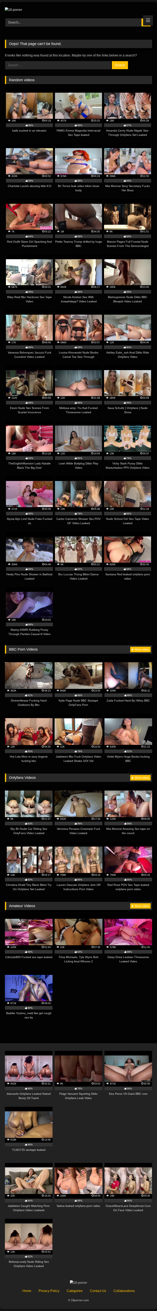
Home (26, 1291)
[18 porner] (78, 8)
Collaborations (124, 1291)
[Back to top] (144, 1299)
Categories (75, 1291)
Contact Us (98, 1291)
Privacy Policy (49, 1291)
